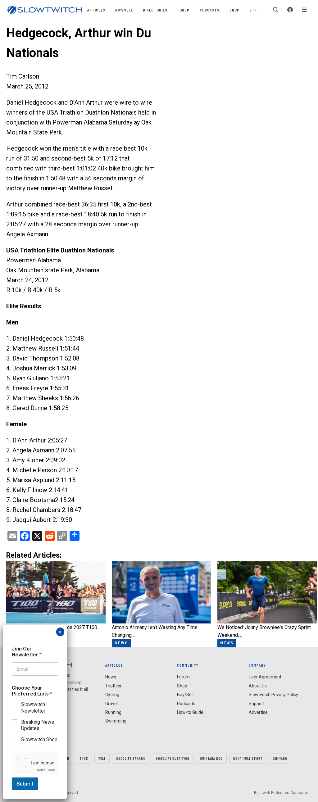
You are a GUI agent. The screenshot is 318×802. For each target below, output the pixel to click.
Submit (25, 784)
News (110, 676)
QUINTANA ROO (211, 758)
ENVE (84, 758)
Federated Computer (289, 792)
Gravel (111, 703)
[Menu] (304, 10)
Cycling (112, 694)
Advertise (258, 712)
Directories (155, 9)
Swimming (115, 720)
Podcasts (210, 9)
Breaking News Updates (37, 725)
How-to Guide (190, 712)
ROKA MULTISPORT (247, 758)
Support (257, 703)
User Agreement (265, 676)
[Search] (276, 10)
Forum (183, 9)
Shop (234, 9)
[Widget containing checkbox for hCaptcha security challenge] (35, 762)
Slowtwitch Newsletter (33, 707)
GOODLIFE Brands (130, 758)
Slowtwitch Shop (39, 739)
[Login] (290, 10)
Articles (96, 9)
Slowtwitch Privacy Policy (273, 694)
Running (113, 712)
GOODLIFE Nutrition (172, 758)
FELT (102, 758)
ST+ (253, 9)
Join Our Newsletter (27, 652)
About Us (258, 685)
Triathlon (114, 685)
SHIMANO (280, 758)
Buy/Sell (124, 9)
